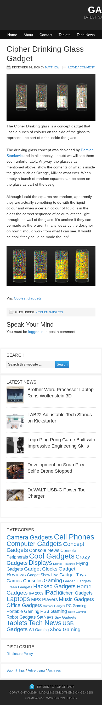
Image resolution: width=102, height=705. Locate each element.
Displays (40, 562)
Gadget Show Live (42, 575)
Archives (54, 670)
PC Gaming (76, 605)
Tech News (86, 35)
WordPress (55, 698)
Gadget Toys (72, 574)
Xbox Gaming (65, 629)
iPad (50, 592)
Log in (72, 698)
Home (12, 35)
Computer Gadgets (34, 543)
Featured (69, 563)
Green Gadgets (19, 587)
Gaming (53, 580)
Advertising (36, 670)
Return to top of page (55, 686)
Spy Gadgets (65, 617)
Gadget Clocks (41, 569)
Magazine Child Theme (56, 692)
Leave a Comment (81, 67)
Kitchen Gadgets (49, 312)
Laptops (18, 598)
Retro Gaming (77, 611)
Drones (58, 563)
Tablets (64, 35)
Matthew (52, 67)
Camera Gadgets (30, 537)
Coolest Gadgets (28, 298)
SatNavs (45, 617)
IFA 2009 (36, 593)
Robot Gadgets (21, 617)
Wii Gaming (39, 629)
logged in (35, 332)
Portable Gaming (23, 611)
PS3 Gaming (53, 611)
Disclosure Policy (20, 654)
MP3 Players (44, 599)
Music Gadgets (76, 599)
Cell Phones (74, 536)
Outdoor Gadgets (54, 606)
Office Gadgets (24, 605)
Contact (45, 35)
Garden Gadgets (77, 581)
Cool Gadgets (52, 556)
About (28, 35)
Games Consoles (25, 580)
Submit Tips (16, 670)
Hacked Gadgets (54, 586)
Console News (44, 550)
